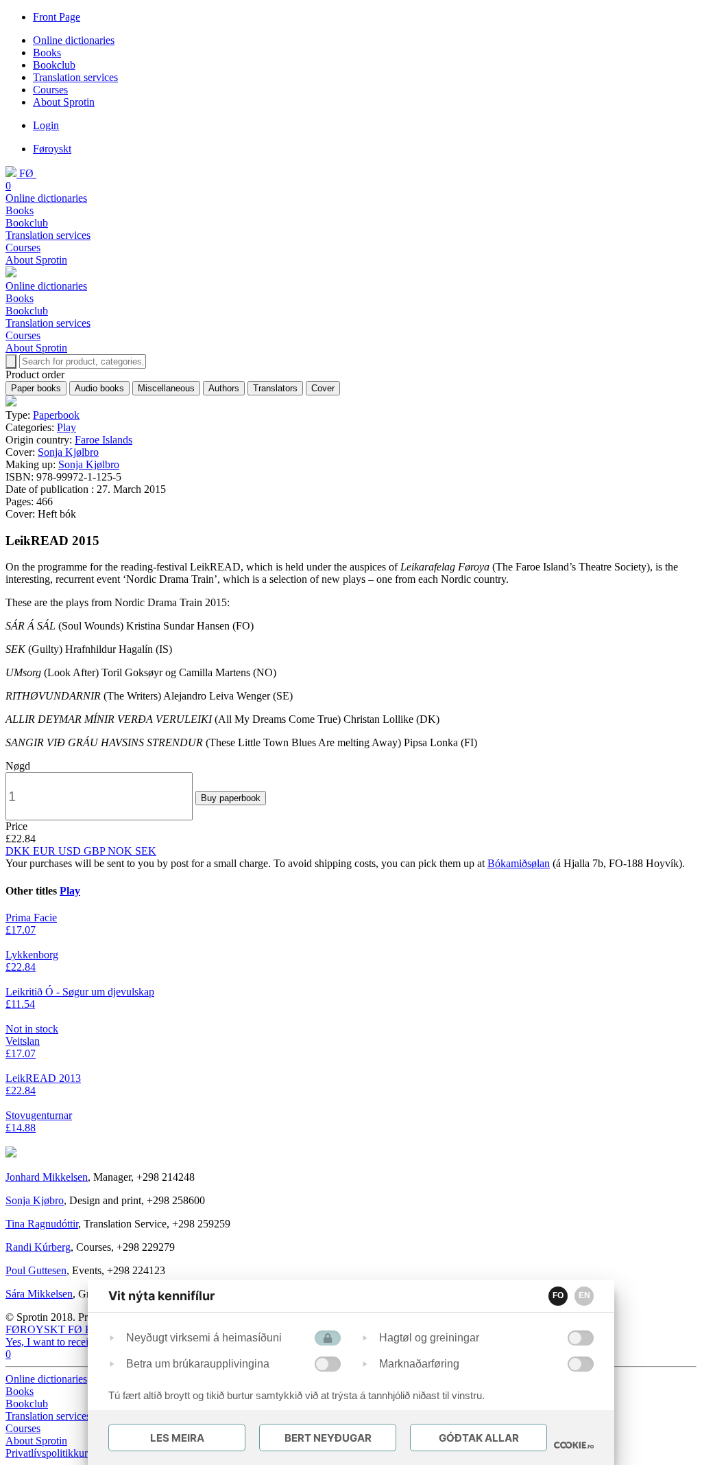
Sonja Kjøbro (34, 1200)
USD (71, 851)
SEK (145, 851)
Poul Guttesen (35, 1270)
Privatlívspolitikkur (47, 1453)
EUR (45, 851)
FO (558, 1295)
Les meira (177, 1437)
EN (584, 1295)
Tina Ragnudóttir (41, 1224)
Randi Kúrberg (38, 1247)
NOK (121, 851)
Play (66, 427)
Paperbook (56, 415)
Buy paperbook (231, 798)
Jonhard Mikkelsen (46, 1177)
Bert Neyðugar (328, 1437)
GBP (96, 851)
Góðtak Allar (479, 1437)
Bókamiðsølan (518, 863)
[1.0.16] (574, 1445)
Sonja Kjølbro (68, 452)
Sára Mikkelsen (39, 1294)
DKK (19, 851)
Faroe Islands (103, 440)
